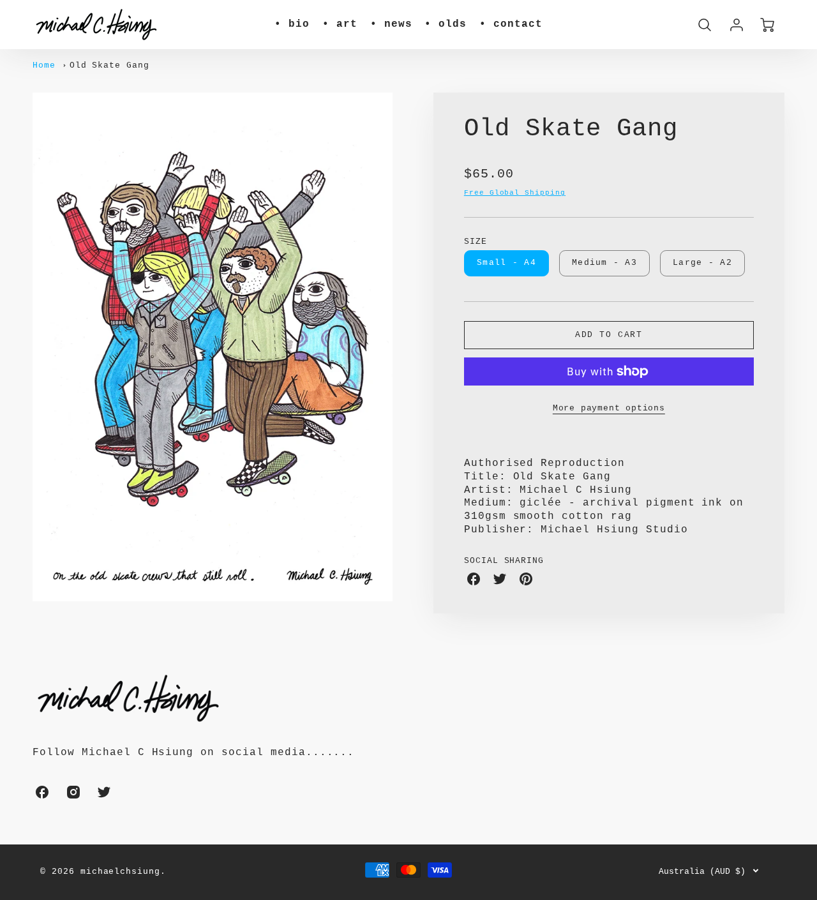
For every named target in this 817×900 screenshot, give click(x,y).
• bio (292, 24)
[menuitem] (292, 24)
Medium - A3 (604, 262)
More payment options (609, 408)
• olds (445, 24)
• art (339, 24)
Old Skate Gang (109, 65)
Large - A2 (702, 262)
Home (44, 65)
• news (391, 24)
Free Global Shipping (515, 193)
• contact (511, 24)
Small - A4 (506, 262)
